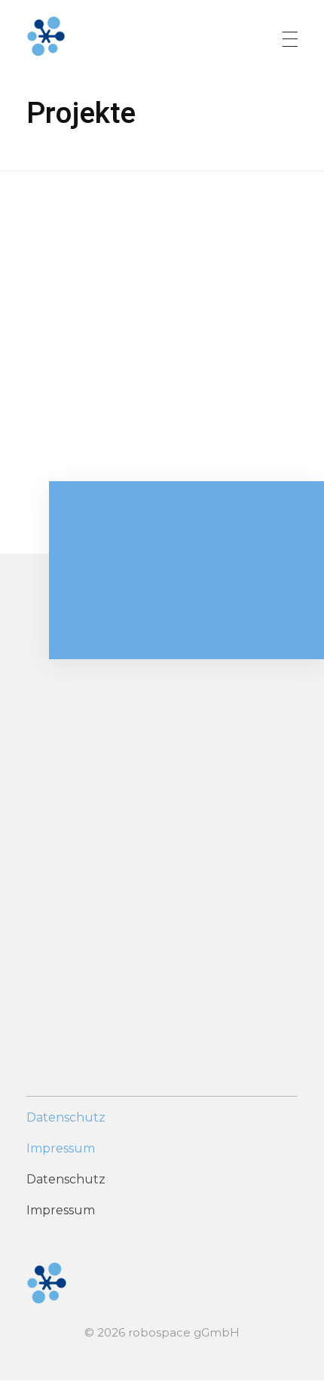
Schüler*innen (121, 457)
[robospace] (134, 36)
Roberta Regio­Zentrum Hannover (127, 430)
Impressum (60, 1148)
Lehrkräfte (49, 457)
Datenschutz (65, 1117)
